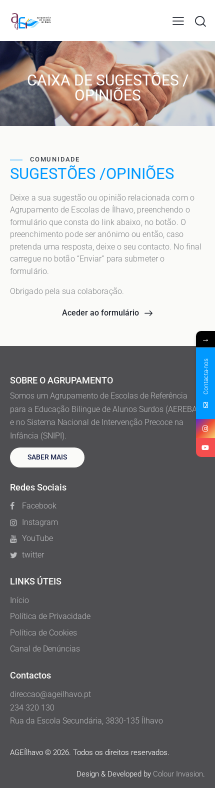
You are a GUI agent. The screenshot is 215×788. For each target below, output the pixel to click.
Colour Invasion (178, 774)
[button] (178, 21)
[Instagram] (205, 428)
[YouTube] (205, 447)
